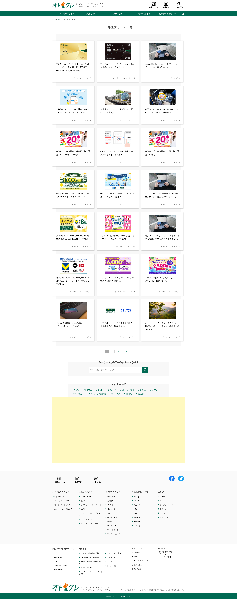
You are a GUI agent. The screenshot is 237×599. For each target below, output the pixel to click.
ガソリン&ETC (112, 526)
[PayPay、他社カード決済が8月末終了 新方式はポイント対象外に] (118, 146)
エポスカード (85, 509)
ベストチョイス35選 (61, 501)
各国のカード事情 (127, 390)
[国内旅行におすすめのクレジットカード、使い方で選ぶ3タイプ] (162, 58)
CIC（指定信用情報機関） (90, 557)
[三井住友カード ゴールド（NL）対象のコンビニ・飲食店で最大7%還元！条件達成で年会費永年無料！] (73, 58)
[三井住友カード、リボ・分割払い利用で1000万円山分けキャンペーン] (73, 188)
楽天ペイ (143, 390)
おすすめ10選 (59, 497)
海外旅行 (129, 394)
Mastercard (58, 557)
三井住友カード (86, 519)
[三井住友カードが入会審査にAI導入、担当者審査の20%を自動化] (118, 317)
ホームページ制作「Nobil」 (168, 557)
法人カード (164, 513)
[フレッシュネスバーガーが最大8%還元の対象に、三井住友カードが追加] (73, 230)
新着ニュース (153, 7)
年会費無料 (111, 497)
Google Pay (138, 521)
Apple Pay (137, 517)
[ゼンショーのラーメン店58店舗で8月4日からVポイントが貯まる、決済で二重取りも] (73, 272)
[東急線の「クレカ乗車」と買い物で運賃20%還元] (162, 146)
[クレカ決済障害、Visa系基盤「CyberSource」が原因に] (73, 317)
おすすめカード (165, 509)
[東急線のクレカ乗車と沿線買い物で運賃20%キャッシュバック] (73, 146)
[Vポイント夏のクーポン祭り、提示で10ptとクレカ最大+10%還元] (118, 230)
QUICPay (137, 526)
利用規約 (135, 556)
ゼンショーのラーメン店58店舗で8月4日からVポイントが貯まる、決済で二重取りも (73, 281)
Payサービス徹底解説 (98, 394)
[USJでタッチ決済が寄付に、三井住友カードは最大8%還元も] (118, 188)
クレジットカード (166, 505)
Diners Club (58, 570)
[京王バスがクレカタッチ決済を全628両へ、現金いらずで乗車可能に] (162, 104)
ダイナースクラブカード (89, 523)
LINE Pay (88, 390)
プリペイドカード (113, 534)
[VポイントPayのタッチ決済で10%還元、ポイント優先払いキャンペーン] (162, 188)
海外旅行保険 (112, 517)
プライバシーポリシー (140, 561)
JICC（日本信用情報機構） (90, 553)
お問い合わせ (137, 569)
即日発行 (110, 521)
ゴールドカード (112, 530)
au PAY (154, 390)
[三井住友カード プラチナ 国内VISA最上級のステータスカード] (118, 58)
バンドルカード (79, 394)
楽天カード (112, 390)
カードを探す (178, 7)
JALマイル (111, 505)
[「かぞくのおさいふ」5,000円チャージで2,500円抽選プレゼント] (162, 272)
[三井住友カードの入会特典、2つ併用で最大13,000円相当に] (118, 272)
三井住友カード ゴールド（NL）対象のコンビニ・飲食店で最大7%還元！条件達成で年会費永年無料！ (72, 67)
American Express (61, 566)
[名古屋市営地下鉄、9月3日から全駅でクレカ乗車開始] (118, 104)
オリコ (109, 561)
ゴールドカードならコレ (63, 505)
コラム (162, 501)
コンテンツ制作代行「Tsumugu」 (165, 553)
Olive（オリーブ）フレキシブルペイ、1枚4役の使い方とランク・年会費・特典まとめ (162, 326)
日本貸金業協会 (86, 567)
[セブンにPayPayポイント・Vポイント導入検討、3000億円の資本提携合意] (162, 230)
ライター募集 (137, 565)
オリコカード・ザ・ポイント (91, 505)
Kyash (100, 390)
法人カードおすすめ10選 (63, 509)
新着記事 (166, 7)
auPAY (136, 513)
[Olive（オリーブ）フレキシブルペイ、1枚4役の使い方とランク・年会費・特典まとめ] (162, 317)
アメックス (116, 394)
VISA (56, 553)
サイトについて (137, 548)
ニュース (163, 497)
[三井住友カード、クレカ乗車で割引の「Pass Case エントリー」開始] (73, 104)
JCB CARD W (86, 497)
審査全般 (141, 394)
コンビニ (110, 513)
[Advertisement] (118, 430)
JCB (55, 561)
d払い (136, 509)
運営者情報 (136, 552)
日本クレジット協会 (114, 553)
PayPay (77, 390)
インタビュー (165, 517)
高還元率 (110, 501)
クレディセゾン (112, 566)
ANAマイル (111, 509)
